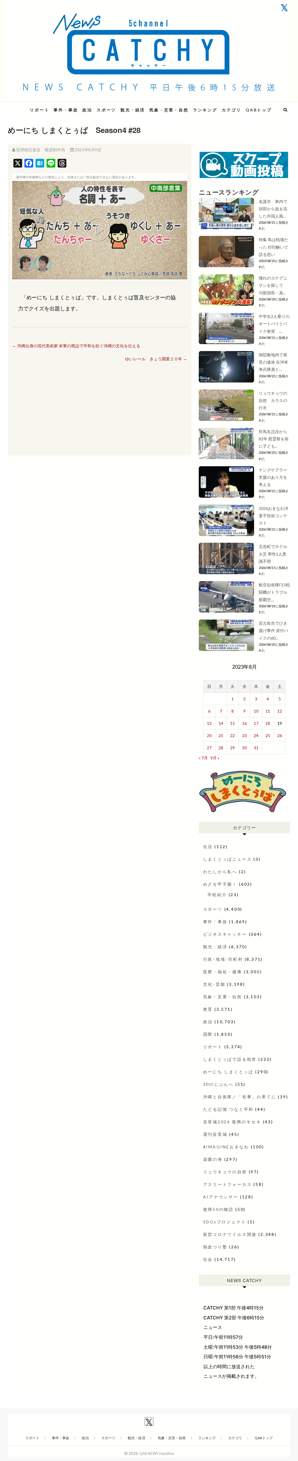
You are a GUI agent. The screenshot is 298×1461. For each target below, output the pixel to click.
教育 (208, 1009)
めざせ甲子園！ (220, 884)
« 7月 (203, 757)
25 (267, 735)
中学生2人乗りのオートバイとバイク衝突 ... (274, 323)
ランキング (205, 109)
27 (209, 747)
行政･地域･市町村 (223, 959)
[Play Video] (100, 230)
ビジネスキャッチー (225, 934)
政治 (87, 109)
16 (244, 723)
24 (256, 735)
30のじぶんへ (218, 1084)
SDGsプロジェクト (224, 1221)
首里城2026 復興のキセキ (232, 1121)
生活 (208, 846)
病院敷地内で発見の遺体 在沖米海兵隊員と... (273, 362)
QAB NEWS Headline (156, 1453)
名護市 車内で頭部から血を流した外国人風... (273, 208)
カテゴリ (231, 109)
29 (232, 747)
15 (232, 723)
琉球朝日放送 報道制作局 (40, 149)
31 (256, 747)
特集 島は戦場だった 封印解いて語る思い (273, 247)
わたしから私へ (220, 871)
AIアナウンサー (220, 1196)
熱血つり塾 (215, 1246)
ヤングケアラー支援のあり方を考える (273, 477)
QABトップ (259, 109)
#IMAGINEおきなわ (226, 1146)
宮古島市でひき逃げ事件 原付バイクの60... (273, 630)
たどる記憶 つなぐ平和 (228, 1109)
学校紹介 (217, 894)
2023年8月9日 (87, 149)
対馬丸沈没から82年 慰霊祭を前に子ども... (274, 439)
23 (244, 735)
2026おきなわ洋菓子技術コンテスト (273, 515)
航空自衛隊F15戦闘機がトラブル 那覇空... (274, 592)
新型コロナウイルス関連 (230, 1234)
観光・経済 (132, 109)
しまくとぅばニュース (227, 859)
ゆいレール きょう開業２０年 (156, 358)
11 (267, 711)
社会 (208, 1259)
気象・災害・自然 (168, 109)
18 (267, 723)
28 (221, 747)
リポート (39, 109)
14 (221, 723)
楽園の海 (213, 1159)
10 (256, 711)
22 (232, 735)
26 (279, 735)
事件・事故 (66, 109)
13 (209, 723)
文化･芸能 (214, 984)
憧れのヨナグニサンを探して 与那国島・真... (273, 285)
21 (221, 735)
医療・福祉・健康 (222, 971)
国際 (208, 1034)
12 (279, 711)
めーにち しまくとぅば (228, 1071)
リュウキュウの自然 (225, 1171)
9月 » (214, 757)
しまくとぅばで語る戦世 (230, 1059)
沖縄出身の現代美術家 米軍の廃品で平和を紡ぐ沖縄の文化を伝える (76, 345)
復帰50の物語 (218, 1209)
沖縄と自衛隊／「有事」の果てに (239, 1096)
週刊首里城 (215, 1134)
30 (244, 747)
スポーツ (106, 109)
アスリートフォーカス (227, 1184)
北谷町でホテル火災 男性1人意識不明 (273, 553)
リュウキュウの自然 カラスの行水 (273, 400)
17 (256, 723)
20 (209, 735)
